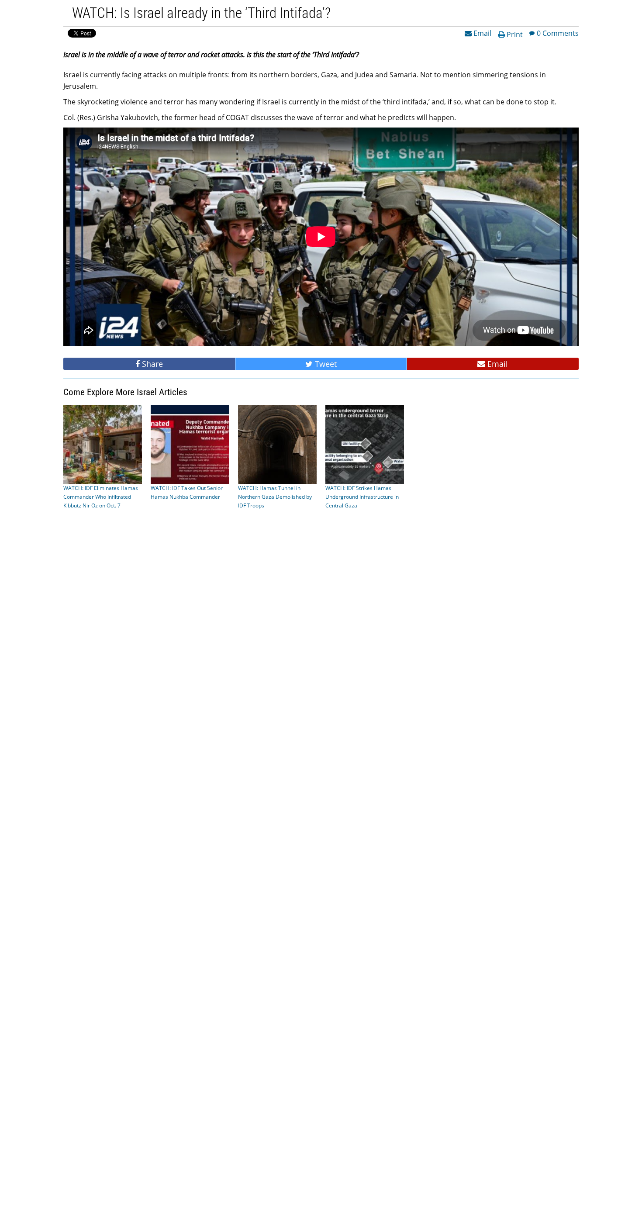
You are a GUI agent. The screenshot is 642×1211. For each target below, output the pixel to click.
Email (481, 33)
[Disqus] (321, 864)
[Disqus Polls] (321, 637)
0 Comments (558, 33)
